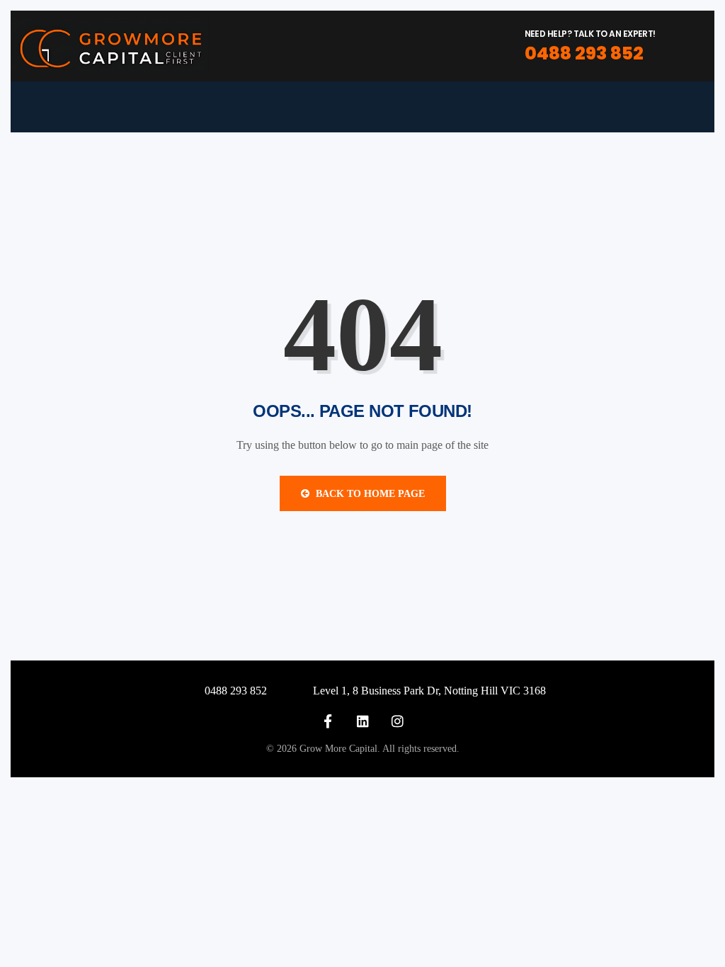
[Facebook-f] (328, 721)
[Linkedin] (363, 721)
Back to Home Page (369, 493)
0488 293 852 (584, 53)
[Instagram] (397, 721)
